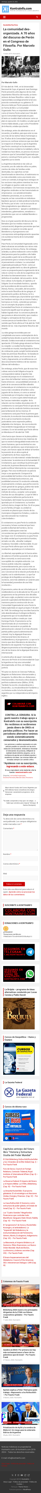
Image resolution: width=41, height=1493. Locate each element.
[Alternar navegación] (4, 17)
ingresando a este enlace (20, 766)
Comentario (8, 828)
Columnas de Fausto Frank (16, 1281)
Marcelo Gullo (20, 777)
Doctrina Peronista (9, 777)
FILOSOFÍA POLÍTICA (10, 25)
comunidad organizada (17, 775)
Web (5, 874)
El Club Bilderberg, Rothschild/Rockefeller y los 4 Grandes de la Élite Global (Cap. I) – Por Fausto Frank (20, 1162)
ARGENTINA (7, 1422)
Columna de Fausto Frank (13, 1305)
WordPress (27, 1489)
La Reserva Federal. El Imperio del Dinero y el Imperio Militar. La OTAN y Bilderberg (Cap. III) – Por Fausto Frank (20, 1183)
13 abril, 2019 (7, 54)
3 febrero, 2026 (8, 1397)
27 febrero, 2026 (8, 1360)
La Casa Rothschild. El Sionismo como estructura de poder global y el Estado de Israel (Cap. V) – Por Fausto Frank (20, 1205)
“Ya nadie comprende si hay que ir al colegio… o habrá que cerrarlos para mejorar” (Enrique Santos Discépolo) (19, 803)
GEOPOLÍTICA (28, 1345)
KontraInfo (16, 54)
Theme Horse (23, 1487)
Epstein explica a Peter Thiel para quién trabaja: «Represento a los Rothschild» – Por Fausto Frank (20, 1392)
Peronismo (29, 777)
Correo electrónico (11, 864)
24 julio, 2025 (7, 1435)
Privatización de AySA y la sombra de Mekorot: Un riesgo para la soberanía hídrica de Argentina (19, 1430)
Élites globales (29, 1305)
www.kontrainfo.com (23, 772)
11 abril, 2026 (7, 1320)
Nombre (7, 854)
